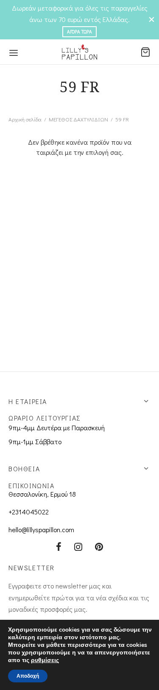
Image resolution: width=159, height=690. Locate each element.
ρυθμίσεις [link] (45, 660)
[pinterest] (99, 547)
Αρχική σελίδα (25, 119)
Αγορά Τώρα (79, 31)
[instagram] (78, 547)
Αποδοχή (28, 676)
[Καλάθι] (145, 52)
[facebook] (59, 547)
